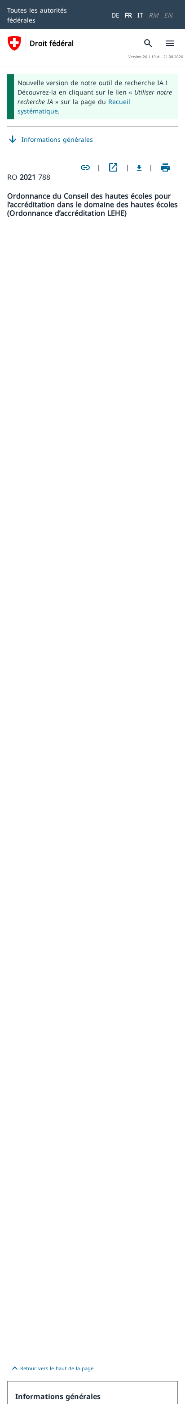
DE (115, 15)
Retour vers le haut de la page (51, 1368)
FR (128, 15)
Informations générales (50, 139)
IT (140, 15)
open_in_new (113, 167)
